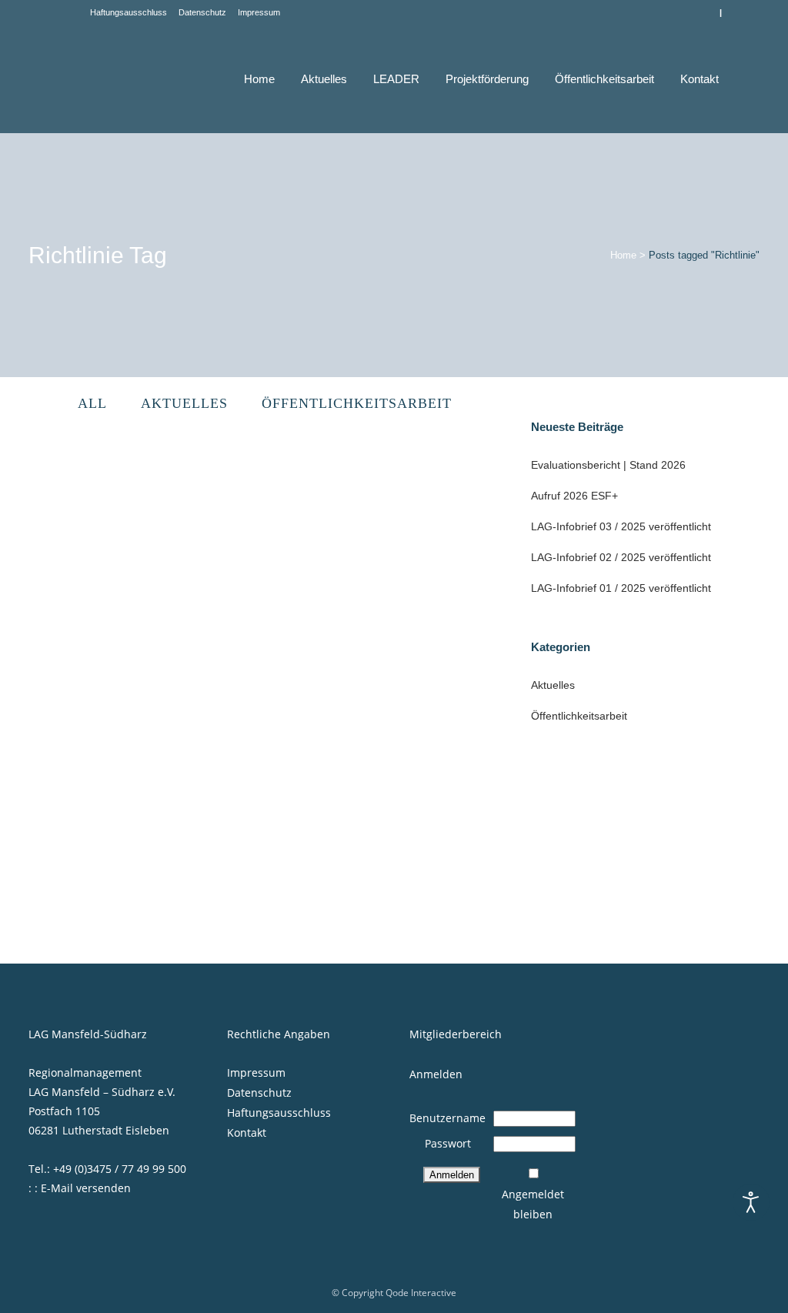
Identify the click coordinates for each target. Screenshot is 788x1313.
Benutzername (447, 1118)
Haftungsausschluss (128, 12)
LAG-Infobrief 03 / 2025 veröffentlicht (621, 526)
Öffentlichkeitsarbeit (579, 716)
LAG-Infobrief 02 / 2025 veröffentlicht (621, 557)
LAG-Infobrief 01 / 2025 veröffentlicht (621, 588)
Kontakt (246, 1132)
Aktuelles (553, 685)
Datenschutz (202, 12)
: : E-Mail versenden (79, 1188)
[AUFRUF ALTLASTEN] (141, 565)
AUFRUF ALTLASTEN (99, 702)
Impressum (259, 12)
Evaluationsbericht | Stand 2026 (608, 465)
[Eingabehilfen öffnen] (751, 1202)
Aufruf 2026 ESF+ (574, 495)
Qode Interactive (421, 1292)
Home (623, 255)
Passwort (448, 1143)
